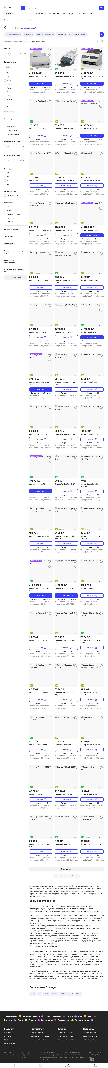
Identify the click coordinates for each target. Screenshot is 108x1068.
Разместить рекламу (65, 1036)
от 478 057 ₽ (87, 227)
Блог (6, 1040)
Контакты (7, 1036)
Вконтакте (8, 1043)
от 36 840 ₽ (86, 125)
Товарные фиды (89, 1040)
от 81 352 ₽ (35, 379)
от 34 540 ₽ (35, 73)
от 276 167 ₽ (35, 481)
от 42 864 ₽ (86, 73)
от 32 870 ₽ (35, 585)
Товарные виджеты (90, 1033)
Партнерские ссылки (91, 1036)
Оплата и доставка (38, 1033)
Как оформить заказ (38, 1040)
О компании (8, 1033)
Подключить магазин (65, 1033)
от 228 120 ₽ (87, 329)
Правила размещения (65, 1040)
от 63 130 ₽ (61, 585)
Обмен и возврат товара (40, 1036)
